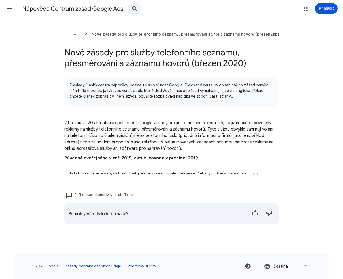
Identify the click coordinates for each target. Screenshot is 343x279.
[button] (9, 8)
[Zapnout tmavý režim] (247, 266)
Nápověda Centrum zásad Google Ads (72, 8)
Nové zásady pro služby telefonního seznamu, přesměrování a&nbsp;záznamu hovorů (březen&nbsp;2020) (193, 34)
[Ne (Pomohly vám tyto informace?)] (269, 213)
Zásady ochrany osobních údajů (93, 266)
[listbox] (286, 266)
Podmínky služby (142, 266)
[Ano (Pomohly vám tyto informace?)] (255, 213)
